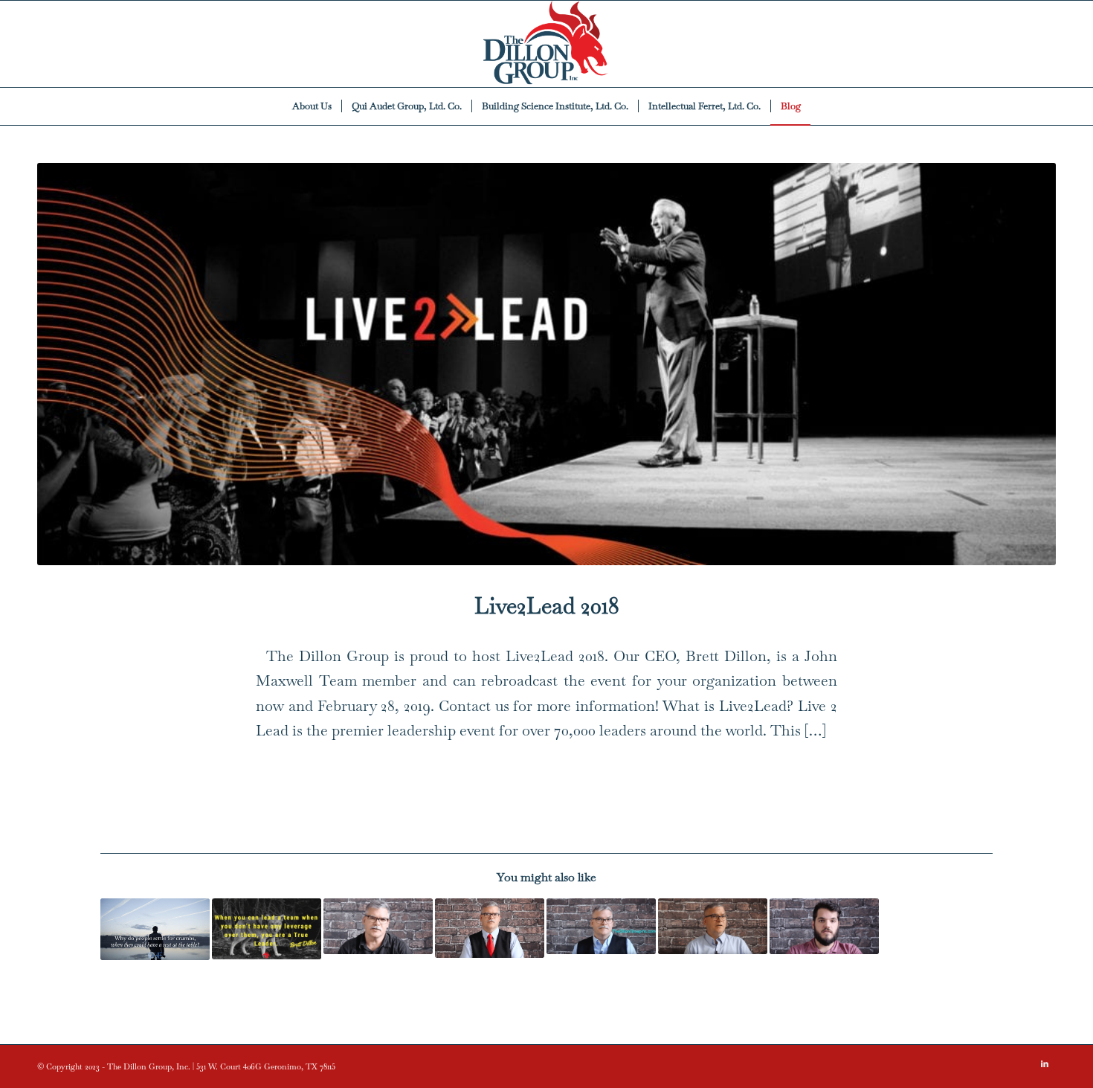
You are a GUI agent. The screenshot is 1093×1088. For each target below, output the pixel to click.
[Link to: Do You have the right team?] (712, 926)
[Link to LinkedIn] (1045, 1063)
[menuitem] (312, 106)
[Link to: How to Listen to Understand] (601, 926)
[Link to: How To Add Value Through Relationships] (489, 927)
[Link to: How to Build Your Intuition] (824, 926)
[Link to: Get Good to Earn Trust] (378, 926)
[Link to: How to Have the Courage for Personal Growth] (155, 929)
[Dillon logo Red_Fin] (546, 44)
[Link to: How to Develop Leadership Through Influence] (266, 928)
